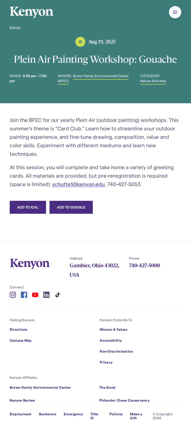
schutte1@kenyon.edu (78, 184)
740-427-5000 (144, 265)
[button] (175, 12)
